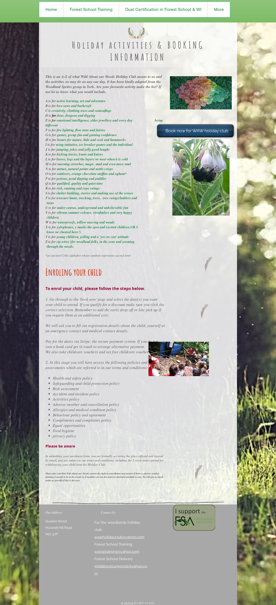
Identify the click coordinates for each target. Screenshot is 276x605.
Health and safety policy (73, 378)
